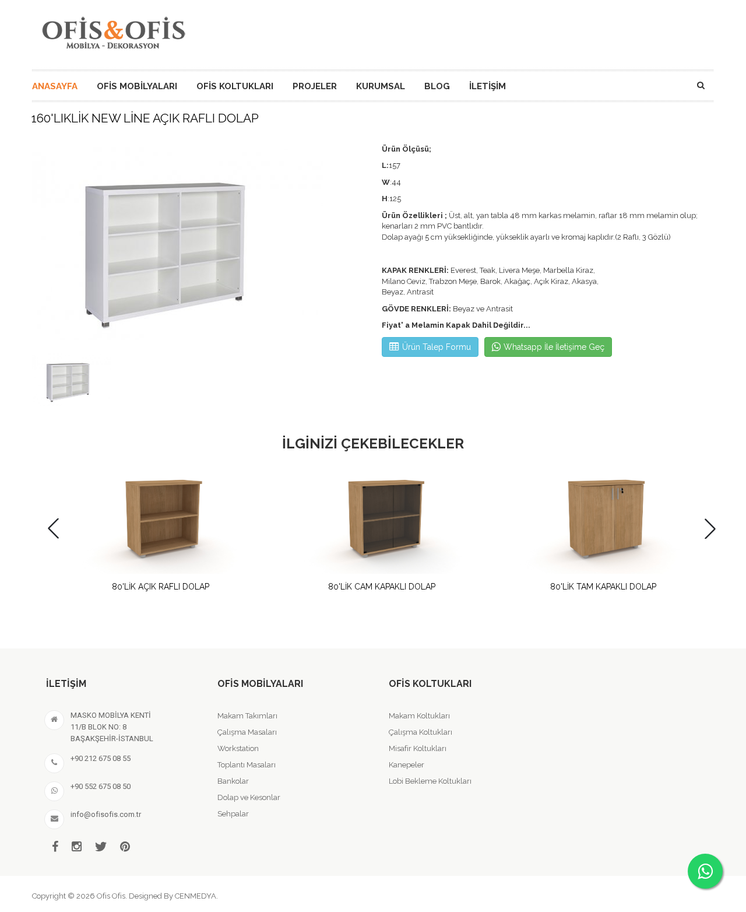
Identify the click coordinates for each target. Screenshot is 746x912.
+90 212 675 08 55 (101, 758)
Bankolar (233, 781)
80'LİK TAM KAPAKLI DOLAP (603, 586)
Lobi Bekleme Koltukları (430, 781)
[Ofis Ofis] (113, 30)
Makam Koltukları (419, 715)
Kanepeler (406, 764)
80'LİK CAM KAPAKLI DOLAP (381, 586)
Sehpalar (233, 813)
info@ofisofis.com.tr (106, 814)
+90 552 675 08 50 (101, 786)
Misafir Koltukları (417, 748)
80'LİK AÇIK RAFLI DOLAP (160, 586)
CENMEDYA (195, 896)
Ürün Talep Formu (436, 347)
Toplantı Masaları (246, 764)
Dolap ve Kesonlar (248, 797)
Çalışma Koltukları (420, 732)
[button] (710, 528)
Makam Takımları (247, 715)
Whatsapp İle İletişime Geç (554, 347)
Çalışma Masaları (247, 732)
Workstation (238, 748)
